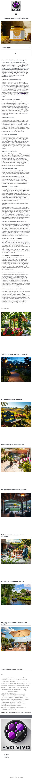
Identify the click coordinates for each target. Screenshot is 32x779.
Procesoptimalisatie (6, 704)
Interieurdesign (8, 693)
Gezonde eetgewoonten (12, 685)
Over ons (6, 757)
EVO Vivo (6, 754)
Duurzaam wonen (7, 681)
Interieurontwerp (5, 695)
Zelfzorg (12, 709)
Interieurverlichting (13, 695)
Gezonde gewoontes (20, 685)
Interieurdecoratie (12, 691)
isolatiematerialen (22, 695)
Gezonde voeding (15, 687)
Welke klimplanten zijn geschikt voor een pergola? (14, 354)
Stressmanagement (17, 705)
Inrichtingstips (4, 691)
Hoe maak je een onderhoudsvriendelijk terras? (13, 489)
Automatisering (4, 678)
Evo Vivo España (6, 766)
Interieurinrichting (20, 694)
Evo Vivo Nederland (7, 770)
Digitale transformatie (11, 679)
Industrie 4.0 (25, 687)
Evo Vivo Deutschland (8, 763)
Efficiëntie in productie (18, 681)
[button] (16, 14)
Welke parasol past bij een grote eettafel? (12, 669)
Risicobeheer (23, 704)
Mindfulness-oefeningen (14, 699)
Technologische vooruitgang (20, 707)
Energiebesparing (18, 683)
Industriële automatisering (13, 689)
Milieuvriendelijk (25, 697)
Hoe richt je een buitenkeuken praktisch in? (12, 581)
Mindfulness (3, 699)
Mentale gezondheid (15, 697)
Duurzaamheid (22, 679)
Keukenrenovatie (4, 697)
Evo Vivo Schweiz (7, 773)
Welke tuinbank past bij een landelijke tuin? (12, 444)
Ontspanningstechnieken (19, 701)
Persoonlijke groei (6, 702)
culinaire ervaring (18, 678)
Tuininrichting (5, 709)
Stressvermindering (8, 707)
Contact (6, 756)
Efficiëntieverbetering (27, 681)
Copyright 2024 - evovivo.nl (16, 777)
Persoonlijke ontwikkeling (16, 702)
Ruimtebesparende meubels (7, 705)
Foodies (3, 712)
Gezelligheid (5, 685)
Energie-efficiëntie (6, 683)
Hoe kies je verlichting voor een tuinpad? (12, 399)
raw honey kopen (8, 250)
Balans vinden (10, 678)
